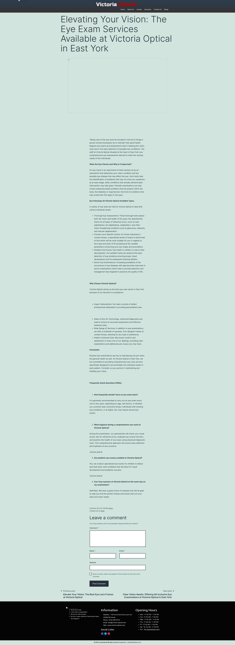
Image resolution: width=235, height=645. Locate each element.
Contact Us (158, 9)
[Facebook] (102, 633)
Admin (111, 508)
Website (93, 562)
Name (92, 551)
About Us (131, 9)
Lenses (139, 9)
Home (123, 9)
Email (122, 551)
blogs (102, 511)
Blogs (166, 9)
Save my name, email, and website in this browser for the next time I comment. (116, 575)
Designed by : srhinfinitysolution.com (130, 642)
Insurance (147, 9)
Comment (94, 528)
